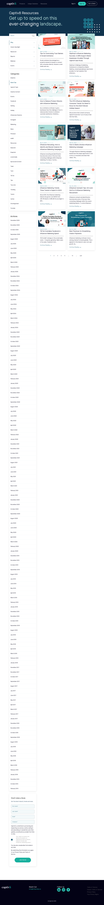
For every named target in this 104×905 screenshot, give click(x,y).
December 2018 (15, 611)
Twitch (12, 194)
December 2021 (15, 444)
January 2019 (14, 607)
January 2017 (14, 718)
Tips (12, 180)
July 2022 (13, 411)
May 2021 (13, 476)
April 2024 (13, 313)
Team (12, 166)
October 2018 (14, 621)
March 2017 (14, 709)
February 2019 (14, 602)
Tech (12, 171)
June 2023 (14, 360)
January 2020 (14, 551)
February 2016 (14, 770)
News (12, 129)
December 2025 (15, 220)
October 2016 (14, 732)
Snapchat (13, 152)
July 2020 (13, 523)
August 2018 (14, 630)
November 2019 (15, 560)
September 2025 (15, 234)
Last (81, 255)
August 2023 (14, 351)
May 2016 (13, 756)
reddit (12, 138)
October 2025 (15, 229)
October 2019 (14, 565)
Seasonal (13, 147)
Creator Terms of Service (94, 889)
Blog (12, 42)
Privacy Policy (91, 892)
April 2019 (13, 593)
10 (72, 255)
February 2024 (15, 323)
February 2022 (15, 434)
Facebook (13, 101)
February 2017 (14, 714)
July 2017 (13, 690)
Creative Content (15, 92)
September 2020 (15, 513)
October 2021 (14, 453)
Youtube (13, 208)
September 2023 (15, 346)
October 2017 (14, 676)
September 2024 (15, 290)
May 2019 (13, 588)
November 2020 (15, 504)
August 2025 (14, 239)
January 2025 (14, 271)
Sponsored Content (16, 161)
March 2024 (14, 318)
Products (22, 4)
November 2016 (15, 728)
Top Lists (13, 185)
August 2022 (14, 406)
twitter (12, 199)
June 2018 (13, 639)
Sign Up (82, 3)
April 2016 (13, 760)
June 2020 (14, 527)
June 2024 (14, 304)
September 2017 (15, 681)
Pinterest (13, 133)
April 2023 (13, 369)
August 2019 (14, 574)
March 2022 (14, 430)
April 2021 (13, 481)
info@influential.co (35, 889)
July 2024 (13, 299)
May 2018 (13, 644)
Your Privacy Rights (93, 894)
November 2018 (15, 616)
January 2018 (14, 662)
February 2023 (15, 378)
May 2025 (13, 253)
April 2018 (13, 649)
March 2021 (14, 486)
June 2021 (13, 472)
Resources (44, 4)
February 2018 (14, 658)
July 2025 (13, 243)
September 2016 (15, 737)
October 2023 (14, 341)
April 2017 (13, 704)
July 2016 (13, 746)
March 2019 (14, 597)
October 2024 (15, 285)
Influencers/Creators (16, 115)
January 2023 (14, 383)
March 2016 (14, 765)
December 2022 (15, 388)
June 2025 (14, 248)
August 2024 (14, 295)
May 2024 (13, 309)
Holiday (12, 110)
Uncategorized (15, 203)
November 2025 (15, 225)
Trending (13, 189)
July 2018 (13, 635)
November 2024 (15, 281)
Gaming (13, 106)
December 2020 (15, 500)
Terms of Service (92, 887)
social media (14, 157)
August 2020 (14, 518)
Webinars (13, 61)
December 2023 (15, 332)
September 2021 (15, 458)
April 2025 (13, 257)
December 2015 (15, 779)
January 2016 (14, 774)
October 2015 (14, 784)
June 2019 (13, 583)
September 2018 (15, 625)
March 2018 (14, 653)
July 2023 (13, 355)
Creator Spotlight (15, 47)
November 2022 (15, 392)
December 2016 (15, 723)
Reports (13, 56)
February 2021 (14, 490)
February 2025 (15, 267)
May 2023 (13, 364)
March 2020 (14, 541)
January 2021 (14, 495)
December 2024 (15, 276)
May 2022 (13, 420)
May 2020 (13, 532)
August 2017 (14, 686)
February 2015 (14, 788)
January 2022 (14, 439)
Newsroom (13, 51)
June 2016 (13, 751)
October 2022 (15, 397)
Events (12, 65)
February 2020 (15, 546)
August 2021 (14, 462)
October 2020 (15, 509)
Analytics (13, 78)
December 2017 (15, 667)
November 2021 (15, 448)
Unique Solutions (33, 4)
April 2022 (13, 425)
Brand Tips (13, 82)
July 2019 (13, 579)
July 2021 (13, 467)
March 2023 (14, 374)
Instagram (13, 119)
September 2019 (15, 569)
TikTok (12, 175)
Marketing (13, 124)
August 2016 (14, 742)
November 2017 (15, 672)
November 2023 (15, 337)
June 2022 (14, 416)
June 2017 (13, 695)
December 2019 (15, 555)
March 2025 (14, 262)
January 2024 (14, 327)
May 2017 (13, 700)
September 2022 (15, 402)
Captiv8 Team (14, 87)
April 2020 (13, 537)
